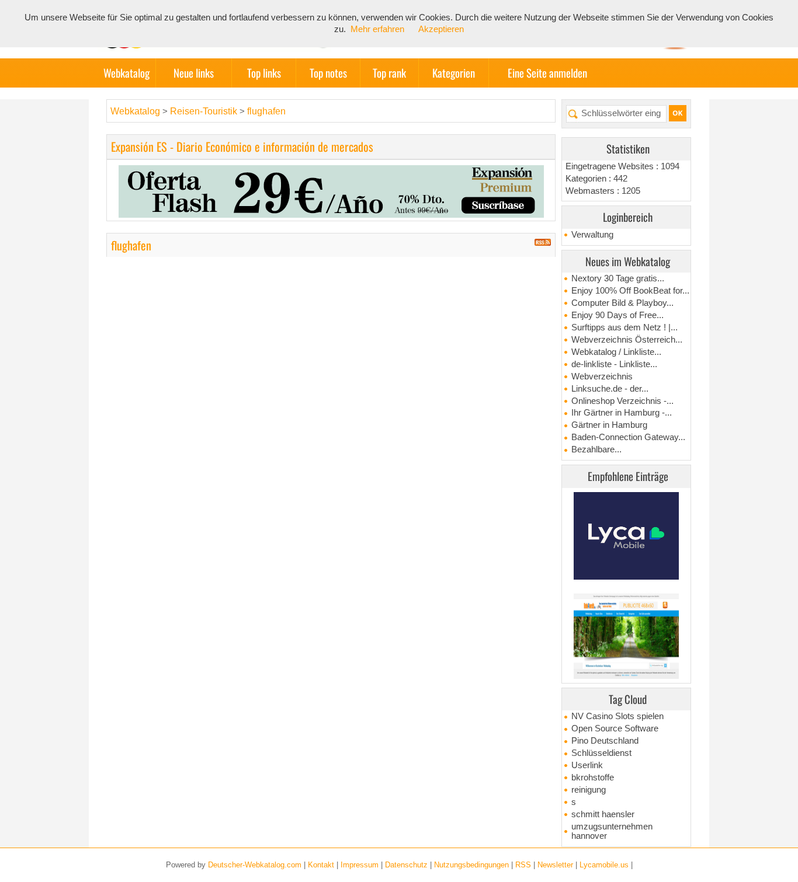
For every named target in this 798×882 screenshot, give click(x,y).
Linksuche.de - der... (609, 388)
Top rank (389, 73)
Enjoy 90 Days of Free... (617, 315)
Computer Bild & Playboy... (622, 303)
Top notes (328, 73)
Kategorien (453, 73)
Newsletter (555, 864)
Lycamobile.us (604, 864)
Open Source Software (614, 728)
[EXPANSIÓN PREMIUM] (331, 190)
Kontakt (321, 864)
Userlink (587, 765)
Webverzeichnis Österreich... (626, 339)
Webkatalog (126, 73)
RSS (523, 864)
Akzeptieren (441, 29)
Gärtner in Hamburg (609, 425)
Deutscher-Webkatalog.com (254, 864)
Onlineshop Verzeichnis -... (622, 401)
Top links (264, 73)
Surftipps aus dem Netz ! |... (624, 327)
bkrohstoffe (592, 777)
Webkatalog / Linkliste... (616, 352)
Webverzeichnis (602, 376)
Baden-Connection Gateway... (628, 437)
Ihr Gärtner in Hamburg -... (621, 412)
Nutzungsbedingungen (471, 864)
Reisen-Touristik (205, 111)
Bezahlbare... (596, 449)
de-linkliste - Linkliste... (614, 364)
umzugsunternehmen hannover (612, 831)
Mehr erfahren (377, 29)
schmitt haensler (602, 814)
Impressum (360, 864)
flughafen (266, 111)
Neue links (194, 73)
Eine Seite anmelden (547, 73)
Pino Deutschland (605, 740)
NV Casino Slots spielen (617, 716)
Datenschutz (406, 864)
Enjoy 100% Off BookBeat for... (630, 290)
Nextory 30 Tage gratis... (617, 278)
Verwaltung (592, 234)
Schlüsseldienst (601, 753)
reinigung (588, 789)
